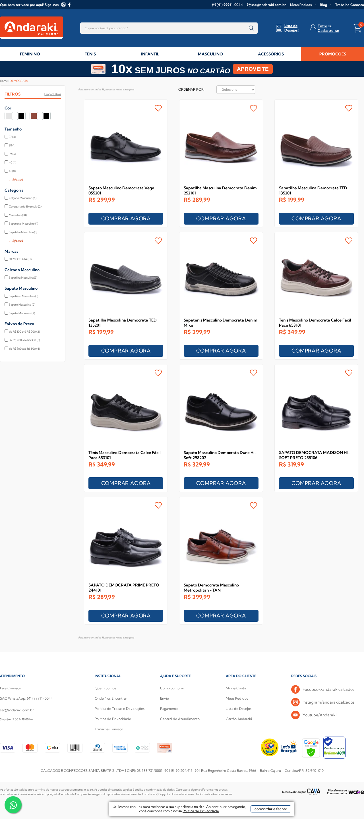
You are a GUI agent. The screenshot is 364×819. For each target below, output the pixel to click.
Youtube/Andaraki (319, 715)
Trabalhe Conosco (349, 5)
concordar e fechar (271, 808)
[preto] (21, 116)
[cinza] (9, 116)
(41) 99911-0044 (230, 5)
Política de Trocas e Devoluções (119, 708)
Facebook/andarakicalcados (328, 689)
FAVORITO (158, 108)
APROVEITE (253, 69)
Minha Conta (236, 688)
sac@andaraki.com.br (268, 5)
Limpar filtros (52, 94)
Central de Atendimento (180, 719)
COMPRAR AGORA (126, 218)
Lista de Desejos (238, 708)
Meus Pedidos (301, 5)
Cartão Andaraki (239, 719)
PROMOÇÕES (332, 54)
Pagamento (169, 708)
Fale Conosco (10, 688)
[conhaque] (34, 116)
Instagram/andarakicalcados (329, 702)
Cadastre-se (328, 30)
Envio (164, 698)
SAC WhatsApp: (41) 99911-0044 (26, 698)
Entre (322, 26)
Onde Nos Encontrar (111, 698)
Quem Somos (105, 688)
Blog (323, 5)
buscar (251, 28)
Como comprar (172, 688)
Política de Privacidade (113, 719)
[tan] (46, 116)
